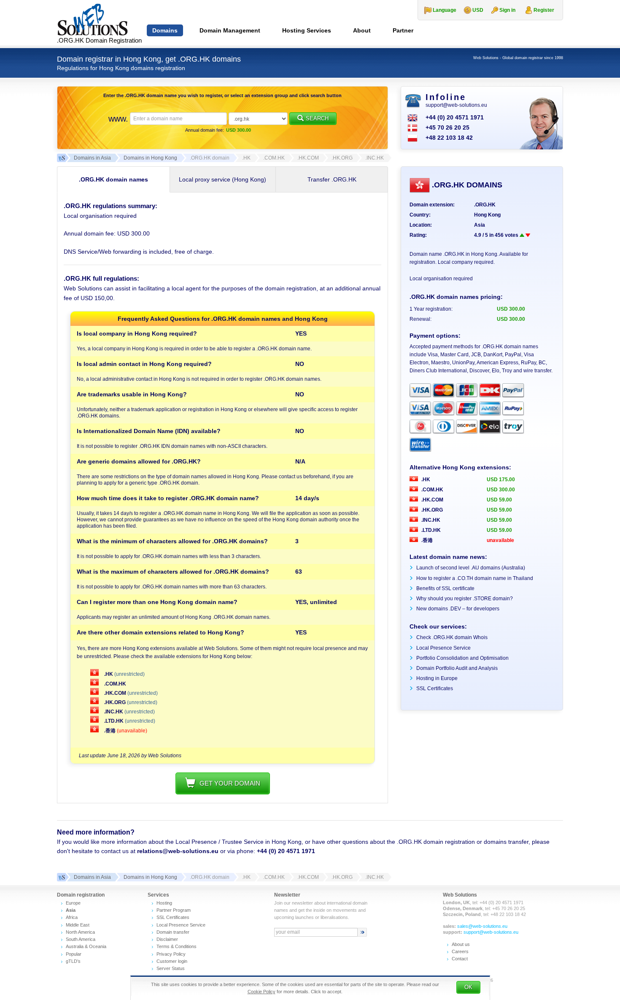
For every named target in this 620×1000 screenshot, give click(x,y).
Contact (460, 958)
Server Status (170, 968)
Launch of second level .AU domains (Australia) (470, 568)
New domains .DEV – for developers (457, 609)
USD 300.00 (501, 490)
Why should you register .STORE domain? (464, 599)
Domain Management (229, 30)
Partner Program (173, 910)
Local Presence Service (443, 648)
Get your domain (229, 783)
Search (317, 118)
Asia (479, 225)
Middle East (77, 924)
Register (544, 10)
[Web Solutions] (61, 877)
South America (80, 939)
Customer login (171, 961)
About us (461, 944)
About (362, 30)
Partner (403, 30)
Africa (72, 917)
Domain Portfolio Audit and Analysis (457, 668)
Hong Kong (487, 215)
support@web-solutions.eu (456, 105)
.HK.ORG (115, 702)
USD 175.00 (501, 479)
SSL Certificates (434, 688)
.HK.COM (115, 693)
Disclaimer (167, 939)
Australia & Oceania (86, 946)
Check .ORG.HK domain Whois (452, 637)
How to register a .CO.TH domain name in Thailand (474, 578)
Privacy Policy (171, 954)
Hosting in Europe (437, 678)
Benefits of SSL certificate (445, 588)
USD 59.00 (499, 500)
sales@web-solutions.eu (482, 926)
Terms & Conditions (176, 946)
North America (80, 932)
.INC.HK (113, 712)
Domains (165, 30)
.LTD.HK (114, 721)
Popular (73, 954)
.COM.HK (114, 684)
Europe (73, 902)
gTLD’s (73, 961)
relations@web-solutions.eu (177, 851)
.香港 (110, 731)
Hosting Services (306, 30)
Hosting (164, 902)
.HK (108, 674)
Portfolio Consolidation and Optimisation (462, 658)
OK (468, 987)
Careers (460, 951)
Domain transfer (172, 932)
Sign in (507, 10)
